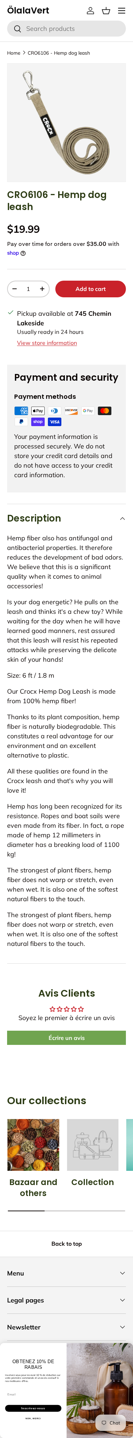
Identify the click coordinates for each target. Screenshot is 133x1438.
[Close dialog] (129, 1347)
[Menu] (121, 10)
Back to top (66, 1243)
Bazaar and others (33, 1188)
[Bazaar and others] (33, 1145)
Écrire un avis (67, 1037)
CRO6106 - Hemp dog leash (59, 53)
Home (13, 53)
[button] (106, 10)
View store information (47, 342)
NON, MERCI (33, 1418)
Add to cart (91, 288)
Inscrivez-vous (33, 1408)
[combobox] (66, 29)
